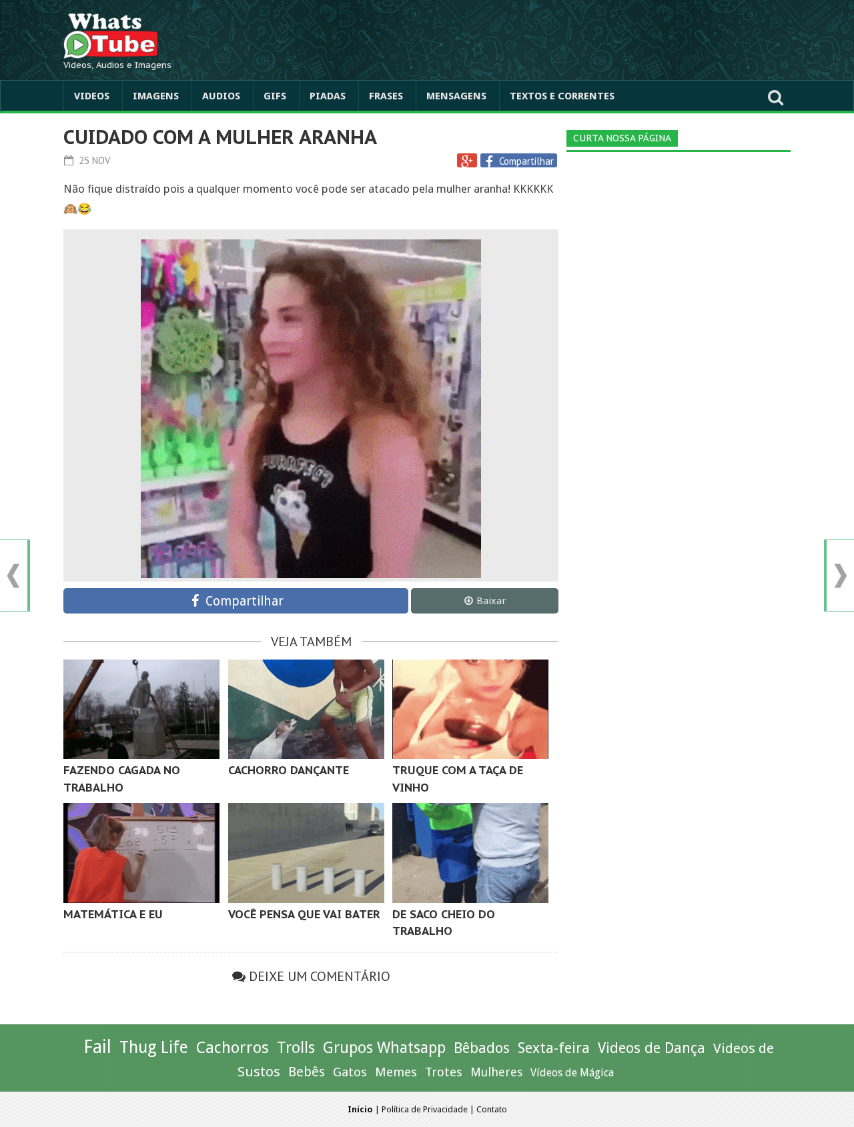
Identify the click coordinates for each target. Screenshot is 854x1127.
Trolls (296, 1047)
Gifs (275, 96)
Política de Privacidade (425, 1109)
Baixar (491, 601)
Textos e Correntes (562, 96)
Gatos (350, 1072)
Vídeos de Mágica (572, 1072)
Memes (396, 1072)
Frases (386, 96)
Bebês (306, 1072)
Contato (491, 1109)
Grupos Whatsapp (384, 1048)
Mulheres (496, 1072)
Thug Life (153, 1047)
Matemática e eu (113, 914)
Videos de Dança (651, 1048)
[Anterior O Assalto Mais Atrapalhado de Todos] (13, 576)
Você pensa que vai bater (304, 914)
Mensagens (456, 96)
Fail (97, 1046)
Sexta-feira (554, 1048)
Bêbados (482, 1047)
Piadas (328, 96)
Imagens (156, 96)
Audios (221, 96)
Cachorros (232, 1047)
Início (360, 1109)
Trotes (443, 1072)
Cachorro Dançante (288, 770)
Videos (91, 96)
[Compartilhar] (491, 161)
